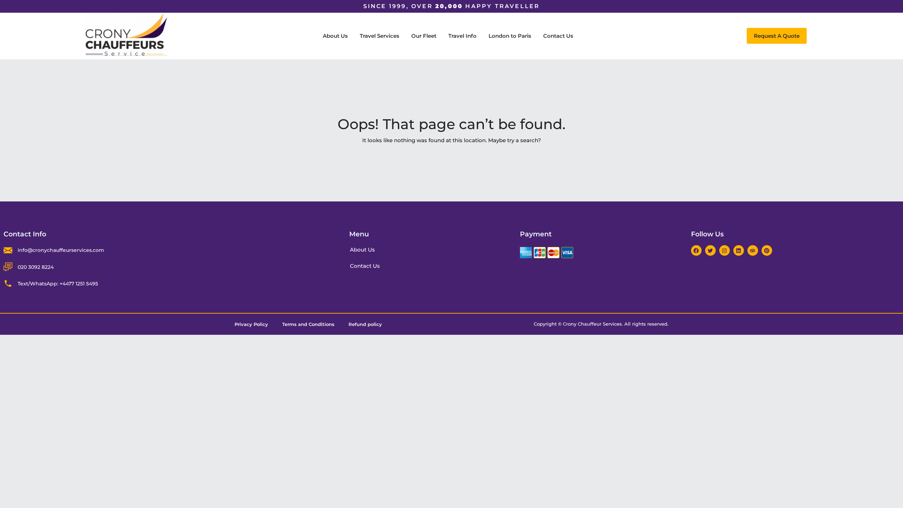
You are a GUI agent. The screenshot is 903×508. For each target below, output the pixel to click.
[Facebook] (696, 250)
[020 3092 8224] (8, 266)
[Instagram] (724, 250)
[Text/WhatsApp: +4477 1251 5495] (8, 283)
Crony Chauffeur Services (592, 324)
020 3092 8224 (36, 267)
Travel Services (379, 35)
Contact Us (558, 35)
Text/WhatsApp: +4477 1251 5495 (58, 283)
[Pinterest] (767, 250)
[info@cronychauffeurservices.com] (8, 250)
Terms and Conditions (308, 324)
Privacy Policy (251, 324)
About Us (335, 35)
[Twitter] (710, 250)
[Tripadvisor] (752, 250)
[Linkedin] (738, 250)
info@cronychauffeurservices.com (61, 250)
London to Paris (510, 35)
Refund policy (365, 324)
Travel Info (462, 35)
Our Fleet (423, 35)
